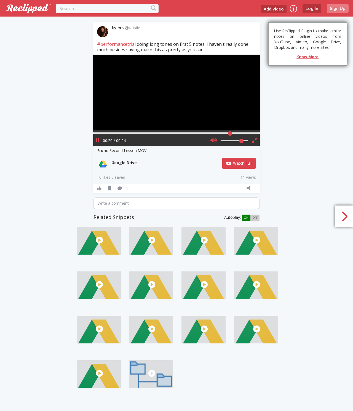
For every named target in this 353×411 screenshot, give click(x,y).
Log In (312, 8)
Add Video (274, 9)
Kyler (116, 28)
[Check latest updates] (293, 8)
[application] (176, 92)
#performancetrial (116, 44)
